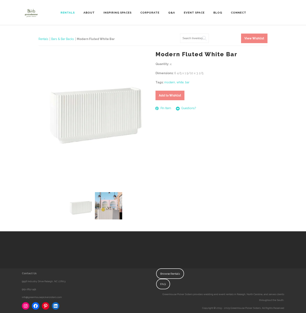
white (180, 82)
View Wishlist (254, 38)
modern (169, 82)
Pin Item (165, 108)
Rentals (43, 39)
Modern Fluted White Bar (96, 39)
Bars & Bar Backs (62, 39)
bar (187, 82)
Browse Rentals (170, 273)
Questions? (188, 108)
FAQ (163, 284)
